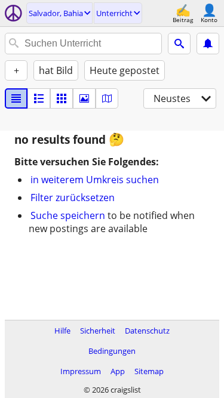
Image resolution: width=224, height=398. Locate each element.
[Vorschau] (38, 98)
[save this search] (208, 43)
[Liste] (16, 98)
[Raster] (61, 98)
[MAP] (107, 98)
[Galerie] (84, 98)
